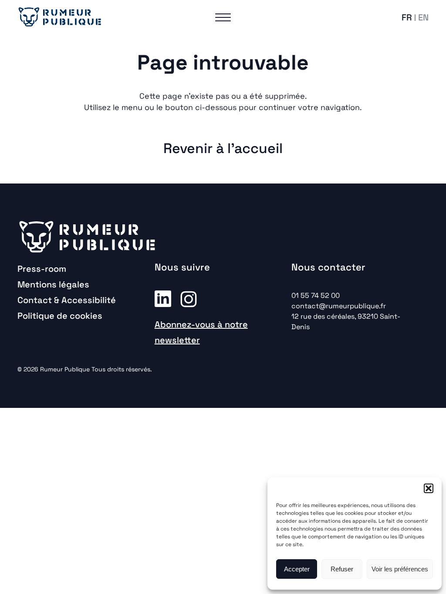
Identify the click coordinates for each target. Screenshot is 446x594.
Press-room (41, 268)
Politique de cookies (59, 315)
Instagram (188, 298)
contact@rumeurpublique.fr (338, 305)
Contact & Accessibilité (66, 300)
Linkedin (163, 298)
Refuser (342, 569)
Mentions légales (53, 284)
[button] (428, 488)
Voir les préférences (400, 569)
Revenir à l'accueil (223, 148)
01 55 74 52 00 (315, 295)
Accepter (297, 569)
